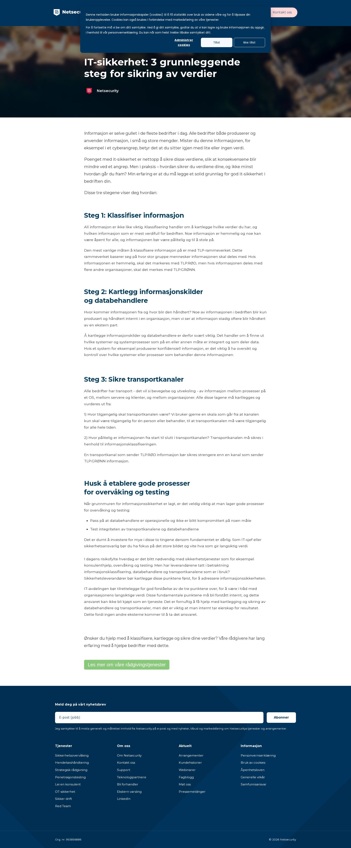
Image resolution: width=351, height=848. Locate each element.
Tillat (216, 42)
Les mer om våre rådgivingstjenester (127, 664)
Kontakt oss (282, 12)
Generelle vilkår (253, 777)
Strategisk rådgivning (71, 770)
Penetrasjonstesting (70, 777)
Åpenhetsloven (252, 770)
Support (123, 770)
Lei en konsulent (68, 784)
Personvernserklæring (258, 755)
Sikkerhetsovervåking (72, 755)
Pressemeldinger (192, 792)
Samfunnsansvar (253, 784)
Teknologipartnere (131, 777)
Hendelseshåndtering (72, 762)
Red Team (63, 806)
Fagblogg (186, 777)
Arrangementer (191, 755)
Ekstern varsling (129, 792)
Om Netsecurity (129, 755)
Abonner (281, 717)
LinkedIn (123, 799)
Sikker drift (63, 799)
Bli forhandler (127, 784)
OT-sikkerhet (65, 792)
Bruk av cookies (253, 762)
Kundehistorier (190, 762)
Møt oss (185, 784)
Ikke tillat (249, 42)
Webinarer (187, 770)
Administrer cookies (183, 42)
